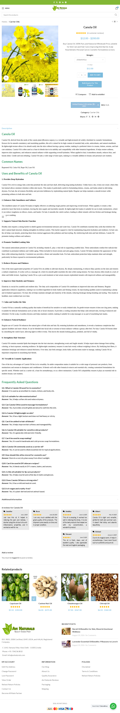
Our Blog (45, 667)
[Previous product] (112, 21)
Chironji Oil (104, 603)
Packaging (46, 684)
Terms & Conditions (90, 671)
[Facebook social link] (54, 2)
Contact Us (6, 689)
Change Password (9, 671)
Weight (89, 55)
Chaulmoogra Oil (75, 603)
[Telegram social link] (65, 2)
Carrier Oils (14, 21)
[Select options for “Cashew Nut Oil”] (34, 598)
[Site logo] (60, 8)
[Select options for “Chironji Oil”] (93, 598)
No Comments (90, 635)
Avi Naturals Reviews (50, 680)
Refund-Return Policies (11, 684)
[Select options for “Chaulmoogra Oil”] (63, 598)
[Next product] (117, 21)
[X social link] (56, 2)
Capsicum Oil (15, 603)
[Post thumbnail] (66, 632)
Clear (91, 65)
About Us (45, 671)
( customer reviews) (95, 33)
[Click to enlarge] (6, 78)
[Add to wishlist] (26, 577)
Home (4, 21)
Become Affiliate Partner (12, 693)
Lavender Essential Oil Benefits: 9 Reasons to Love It (95, 641)
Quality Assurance (49, 675)
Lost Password (8, 675)
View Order (6, 680)
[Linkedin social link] (62, 2)
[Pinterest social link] (59, 2)
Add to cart (95, 75)
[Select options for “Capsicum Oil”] (4, 598)
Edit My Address (8, 667)
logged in (15, 558)
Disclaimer (86, 667)
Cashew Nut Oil (45, 603)
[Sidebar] (3, 217)
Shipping (45, 689)
